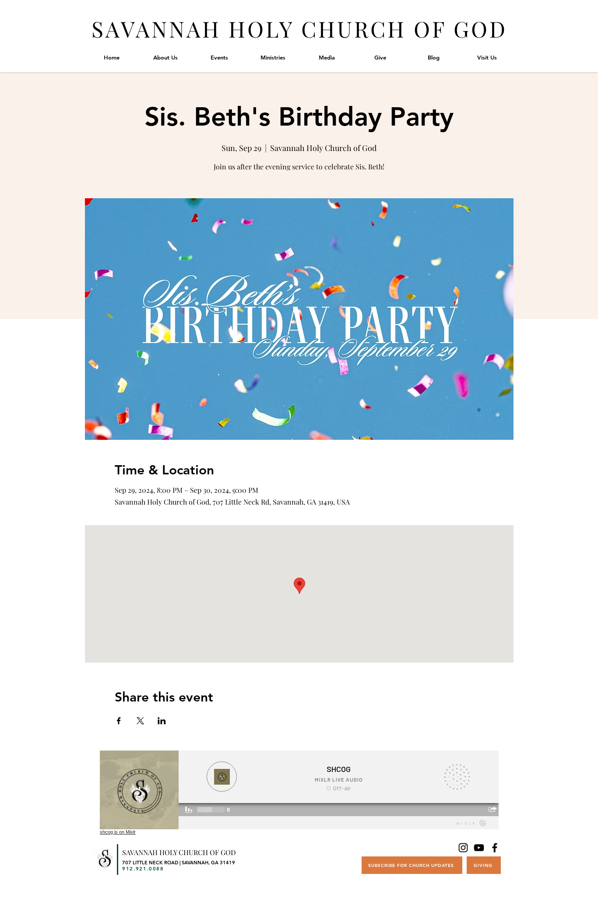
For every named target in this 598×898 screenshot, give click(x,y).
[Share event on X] (140, 720)
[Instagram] (463, 848)
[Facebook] (495, 848)
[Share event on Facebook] (119, 720)
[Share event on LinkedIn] (162, 720)
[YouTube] (479, 848)
